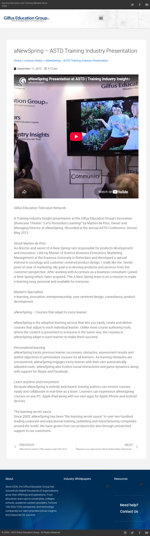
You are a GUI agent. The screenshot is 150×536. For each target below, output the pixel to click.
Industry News (33, 60)
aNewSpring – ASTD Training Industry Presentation (76, 60)
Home (17, 60)
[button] (101, 18)
